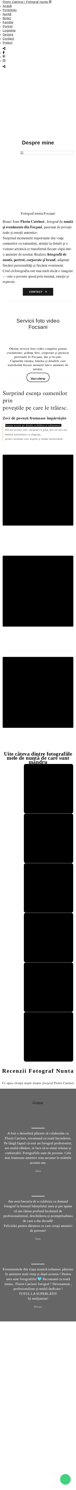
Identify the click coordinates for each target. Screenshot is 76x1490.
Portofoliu (10, 10)
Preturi (8, 42)
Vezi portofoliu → (38, 547)
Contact (8, 38)
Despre (8, 34)
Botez (7, 18)
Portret (8, 26)
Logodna (9, 30)
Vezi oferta (38, 378)
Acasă (7, 6)
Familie (8, 22)
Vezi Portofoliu (36, 127)
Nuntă (7, 14)
